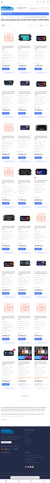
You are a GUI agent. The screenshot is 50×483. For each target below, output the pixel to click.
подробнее (3, 419)
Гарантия (27, 443)
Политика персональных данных (7, 446)
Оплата (26, 436)
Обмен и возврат (28, 441)
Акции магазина (28, 438)
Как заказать (27, 432)
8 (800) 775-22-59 (22, 7)
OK (37, 477)
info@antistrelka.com (30, 459)
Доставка (27, 434)
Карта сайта (17, 446)
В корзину (6, 68)
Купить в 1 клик (9, 72)
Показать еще (25, 396)
